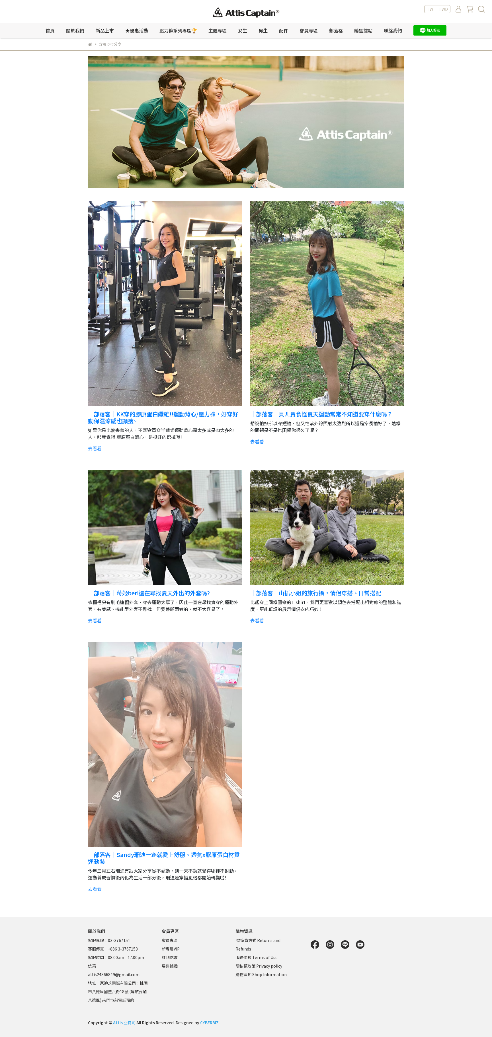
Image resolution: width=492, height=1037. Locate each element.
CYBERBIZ (209, 1022)
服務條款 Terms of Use (256, 957)
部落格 (336, 30)
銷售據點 (363, 30)
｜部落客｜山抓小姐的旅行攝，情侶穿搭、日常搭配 (315, 593)
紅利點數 (170, 957)
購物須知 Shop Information (261, 974)
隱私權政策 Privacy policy (258, 966)
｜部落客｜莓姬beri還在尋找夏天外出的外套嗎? (149, 593)
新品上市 (105, 30)
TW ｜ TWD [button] (437, 9)
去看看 (95, 448)
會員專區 (170, 940)
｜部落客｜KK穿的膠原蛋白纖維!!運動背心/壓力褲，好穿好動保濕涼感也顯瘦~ (163, 417)
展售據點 (170, 966)
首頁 (50, 30)
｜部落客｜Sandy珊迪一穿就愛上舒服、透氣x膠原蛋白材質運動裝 (164, 857)
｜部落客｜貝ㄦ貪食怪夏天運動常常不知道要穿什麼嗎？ (321, 414)
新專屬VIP (171, 949)
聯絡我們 (393, 30)
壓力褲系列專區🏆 (178, 30)
